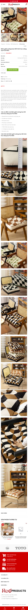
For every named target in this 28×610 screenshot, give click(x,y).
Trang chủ (3, 44)
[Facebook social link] (10, 1)
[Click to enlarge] (3, 31)
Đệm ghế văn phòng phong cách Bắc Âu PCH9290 (7, 537)
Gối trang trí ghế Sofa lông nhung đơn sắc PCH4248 (20, 537)
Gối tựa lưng (22, 44)
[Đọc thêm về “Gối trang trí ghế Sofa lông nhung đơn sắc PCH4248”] (21, 534)
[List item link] (14, 596)
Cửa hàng (8, 44)
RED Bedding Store (14, 44)
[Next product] (26, 46)
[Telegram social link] (17, 1)
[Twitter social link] (12, 1)
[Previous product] (23, 46)
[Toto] (20, 548)
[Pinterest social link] (14, 1)
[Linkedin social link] (15, 1)
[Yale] (7, 548)
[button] (7, 534)
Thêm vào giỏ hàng (12, 69)
